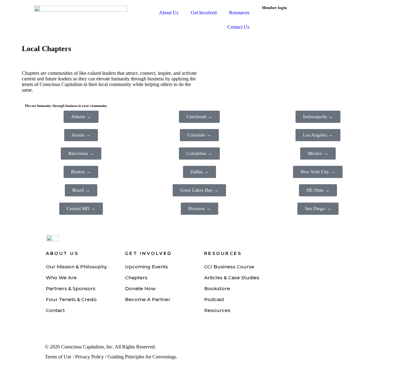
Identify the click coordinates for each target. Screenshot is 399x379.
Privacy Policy (89, 356)
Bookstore (217, 288)
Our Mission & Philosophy (76, 267)
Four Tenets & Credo (71, 299)
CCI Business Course (229, 267)
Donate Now (140, 288)
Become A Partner (148, 299)
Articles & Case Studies (231, 278)
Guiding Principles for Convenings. (142, 356)
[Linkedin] (260, 349)
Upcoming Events (146, 267)
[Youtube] (281, 349)
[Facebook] (346, 349)
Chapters (136, 278)
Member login (274, 7)
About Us (168, 12)
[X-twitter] (324, 349)
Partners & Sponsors (70, 288)
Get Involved (204, 12)
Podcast (214, 299)
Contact (55, 310)
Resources (239, 12)
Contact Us (238, 27)
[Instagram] (303, 349)
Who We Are (61, 278)
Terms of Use (58, 356)
